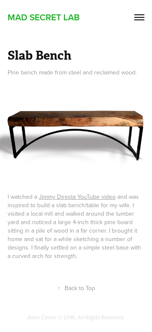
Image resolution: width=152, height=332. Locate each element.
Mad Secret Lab (44, 17)
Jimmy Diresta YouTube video (77, 196)
